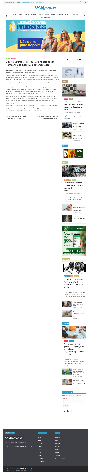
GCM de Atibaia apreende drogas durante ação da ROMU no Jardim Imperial (78, 136)
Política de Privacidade (60, 458)
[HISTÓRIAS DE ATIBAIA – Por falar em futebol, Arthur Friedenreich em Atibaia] (74, 268)
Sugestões (57, 455)
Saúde (53, 14)
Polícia (47, 14)
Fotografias (57, 443)
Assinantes (57, 437)
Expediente (57, 449)
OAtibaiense (19, 67)
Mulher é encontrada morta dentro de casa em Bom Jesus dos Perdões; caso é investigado (79, 208)
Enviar (66, 405)
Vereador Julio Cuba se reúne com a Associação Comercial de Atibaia (16, 117)
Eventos (41, 14)
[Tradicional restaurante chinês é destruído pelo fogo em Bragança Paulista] (74, 171)
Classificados (41, 461)
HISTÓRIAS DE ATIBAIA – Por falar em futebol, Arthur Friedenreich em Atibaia (73, 283)
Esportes (33, 14)
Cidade (14, 14)
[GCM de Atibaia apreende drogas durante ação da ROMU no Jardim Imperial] (67, 137)
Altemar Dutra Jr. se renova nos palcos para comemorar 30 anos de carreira (78, 314)
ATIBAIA (74, 59)
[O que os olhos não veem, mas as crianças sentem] (67, 305)
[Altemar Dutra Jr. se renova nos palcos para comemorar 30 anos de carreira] (67, 315)
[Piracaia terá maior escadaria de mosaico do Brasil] (67, 219)
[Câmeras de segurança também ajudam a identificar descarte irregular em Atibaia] (67, 126)
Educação (67, 14)
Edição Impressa (45, 17)
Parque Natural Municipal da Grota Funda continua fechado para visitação (47, 117)
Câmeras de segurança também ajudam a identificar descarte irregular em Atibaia (78, 125)
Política (27, 14)
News (65, 179)
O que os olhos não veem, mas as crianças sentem (78, 304)
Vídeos (56, 440)
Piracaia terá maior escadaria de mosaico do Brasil (79, 218)
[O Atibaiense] (6, 16)
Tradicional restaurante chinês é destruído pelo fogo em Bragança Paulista (73, 187)
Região (20, 14)
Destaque (13, 58)
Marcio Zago (66, 276)
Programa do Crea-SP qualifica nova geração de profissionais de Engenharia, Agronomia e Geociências (74, 349)
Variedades (60, 14)
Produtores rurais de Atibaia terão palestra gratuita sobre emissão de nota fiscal (78, 372)
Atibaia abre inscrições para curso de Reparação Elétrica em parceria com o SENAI (79, 383)
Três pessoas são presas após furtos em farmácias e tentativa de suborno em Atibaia (74, 106)
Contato (57, 452)
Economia (75, 14)
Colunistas (57, 446)
